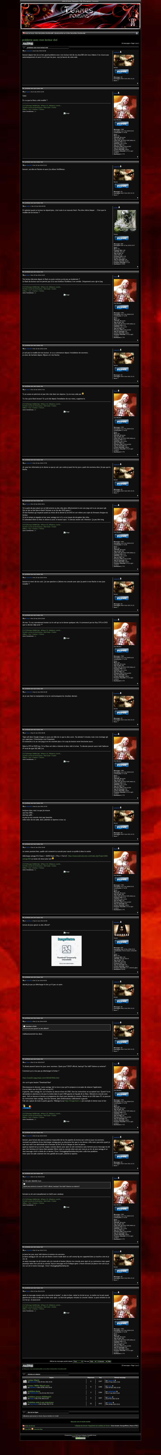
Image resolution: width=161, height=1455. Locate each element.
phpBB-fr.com (85, 1436)
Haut (137, 83)
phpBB (74, 1435)
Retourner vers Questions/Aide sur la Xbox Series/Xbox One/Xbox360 (45, 1369)
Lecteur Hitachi (33, 1380)
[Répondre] (27, 43)
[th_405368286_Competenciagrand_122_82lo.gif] (66, 965)
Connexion (95, 1)
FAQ (81, 1)
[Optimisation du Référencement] (80, 1438)
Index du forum (66, 1)
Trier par (86, 1361)
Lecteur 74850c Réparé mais (38, 1386)
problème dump (34, 1391)
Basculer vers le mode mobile (80, 1421)
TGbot (110, 1402)
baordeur (29, 921)
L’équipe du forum (81, 1425)
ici (35, 111)
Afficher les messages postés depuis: (61, 1361)
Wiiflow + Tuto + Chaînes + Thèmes (33, 109)
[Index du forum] (80, 29)
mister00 (29, 51)
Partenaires (75, 1)
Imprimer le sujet (136, 33)
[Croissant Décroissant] (104, 1361)
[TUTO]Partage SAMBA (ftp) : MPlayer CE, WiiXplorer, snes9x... (42, 105)
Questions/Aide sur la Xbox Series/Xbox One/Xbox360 (70, 33)
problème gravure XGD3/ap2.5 (39, 1397)
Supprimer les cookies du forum (99, 1425)
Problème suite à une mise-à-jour (41, 1402)
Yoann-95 (111, 1380)
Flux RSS (27, 1429)
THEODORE (34, 1393)
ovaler (28, 206)
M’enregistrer (87, 1)
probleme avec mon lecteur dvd (39, 40)
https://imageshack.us (73, 1101)
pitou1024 (33, 1382)
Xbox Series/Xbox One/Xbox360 (44, 33)
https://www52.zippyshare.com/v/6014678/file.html (41, 1078)
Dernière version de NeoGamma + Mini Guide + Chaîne (39, 107)
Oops (27, 91)
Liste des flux (38, 1429)
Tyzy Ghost (34, 1404)
